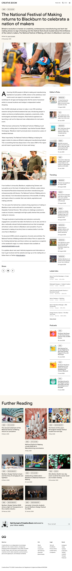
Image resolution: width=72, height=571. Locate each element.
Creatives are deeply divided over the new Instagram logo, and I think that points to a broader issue (63, 214)
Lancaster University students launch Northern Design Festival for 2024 (35, 507)
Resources (61, 125)
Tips (60, 112)
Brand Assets (41, 554)
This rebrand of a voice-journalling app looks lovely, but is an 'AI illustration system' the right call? (64, 245)
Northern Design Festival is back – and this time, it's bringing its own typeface (12, 475)
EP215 (60, 345)
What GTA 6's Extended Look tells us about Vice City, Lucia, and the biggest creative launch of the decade (64, 198)
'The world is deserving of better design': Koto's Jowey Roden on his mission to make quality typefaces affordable (64, 163)
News (4, 9)
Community (40, 549)
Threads (64, 556)
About (39, 545)
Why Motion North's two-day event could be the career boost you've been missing (59, 475)
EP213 (60, 378)
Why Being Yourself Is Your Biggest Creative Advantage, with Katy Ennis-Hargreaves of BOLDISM (63, 384)
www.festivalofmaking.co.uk (10, 246)
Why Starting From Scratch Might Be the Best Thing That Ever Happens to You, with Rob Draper (63, 351)
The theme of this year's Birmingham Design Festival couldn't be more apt (58, 429)
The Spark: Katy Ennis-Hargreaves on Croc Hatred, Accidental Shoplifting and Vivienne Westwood (63, 368)
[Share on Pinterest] (8, 270)
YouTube (64, 549)
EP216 (60, 330)
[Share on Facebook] (12, 270)
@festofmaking (20, 255)
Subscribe (57, 3)
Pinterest (64, 558)
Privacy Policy (53, 548)
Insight (60, 140)
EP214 (60, 362)
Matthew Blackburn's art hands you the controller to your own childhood (64, 260)
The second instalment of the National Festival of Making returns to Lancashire (11, 429)
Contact (40, 547)
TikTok (63, 547)
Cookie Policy (53, 550)
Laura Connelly (11, 36)
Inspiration (61, 97)
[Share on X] (3, 270)
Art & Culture (11, 9)
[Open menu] (69, 3)
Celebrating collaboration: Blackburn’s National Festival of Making (35, 477)
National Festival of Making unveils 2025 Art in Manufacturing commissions (34, 446)
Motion (56, 471)
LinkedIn (64, 554)
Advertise (40, 552)
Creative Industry (58, 425)
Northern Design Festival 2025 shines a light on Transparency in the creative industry (12, 507)
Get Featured (41, 550)
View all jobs (53, 319)
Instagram (64, 545)
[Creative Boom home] (9, 3)
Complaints (52, 552)
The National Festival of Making (31, 33)
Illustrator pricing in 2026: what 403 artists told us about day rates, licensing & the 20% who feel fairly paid (64, 146)
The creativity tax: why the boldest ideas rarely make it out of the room (64, 116)
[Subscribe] (69, 524)
